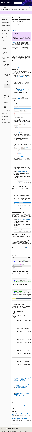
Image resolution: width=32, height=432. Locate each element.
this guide (18, 98)
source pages (16, 84)
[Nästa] (25, 7)
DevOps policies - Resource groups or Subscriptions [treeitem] (7, 99)
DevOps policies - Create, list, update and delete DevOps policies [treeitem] (7, 86)
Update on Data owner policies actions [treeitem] (7, 75)
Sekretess (22, 430)
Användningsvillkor (13, 431)
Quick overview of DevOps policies (21, 386)
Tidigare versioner (11, 430)
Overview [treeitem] (3, 32)
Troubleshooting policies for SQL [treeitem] (6, 81)
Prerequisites (14, 25)
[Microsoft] (1, 7)
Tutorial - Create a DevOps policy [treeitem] (6, 65)
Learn (13, 15)
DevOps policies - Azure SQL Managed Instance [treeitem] (7, 92)
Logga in (30, 7)
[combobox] (5, 16)
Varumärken (18, 431)
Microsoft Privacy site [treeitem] (5, 119)
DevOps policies (14, 42)
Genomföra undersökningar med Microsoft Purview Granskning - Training (21, 414)
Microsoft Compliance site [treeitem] (5, 116)
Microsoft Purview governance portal (24, 100)
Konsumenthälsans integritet (5, 431)
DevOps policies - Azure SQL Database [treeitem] (7, 90)
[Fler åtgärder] (30, 15)
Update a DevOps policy (16, 29)
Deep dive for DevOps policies (20, 387)
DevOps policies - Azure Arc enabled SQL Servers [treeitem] (7, 96)
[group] (21, 260)
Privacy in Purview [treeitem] (4, 124)
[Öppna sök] (27, 7)
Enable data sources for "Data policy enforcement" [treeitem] (7, 78)
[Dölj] (10, 14)
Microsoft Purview (17, 15)
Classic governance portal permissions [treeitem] (6, 50)
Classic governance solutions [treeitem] (5, 53)
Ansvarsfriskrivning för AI (4, 430)
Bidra (19, 430)
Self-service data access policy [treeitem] (7, 69)
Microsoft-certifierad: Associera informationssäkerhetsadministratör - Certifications (19, 418)
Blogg (16, 430)
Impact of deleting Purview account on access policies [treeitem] (6, 72)
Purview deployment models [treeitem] (6, 122)
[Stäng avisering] (30, 1)
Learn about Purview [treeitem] (4, 19)
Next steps (28, 247)
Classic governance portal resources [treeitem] (6, 48)
